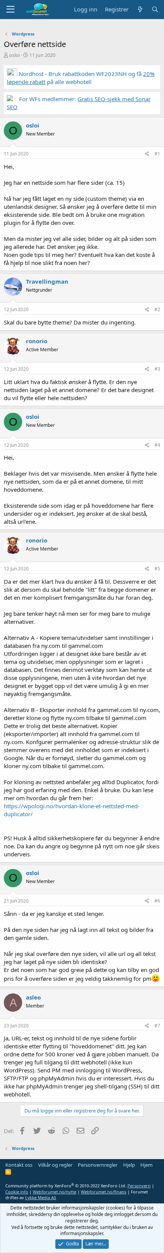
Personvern (139, 1185)
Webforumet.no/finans (103, 1192)
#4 (157, 445)
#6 (157, 901)
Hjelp (129, 1164)
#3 (157, 369)
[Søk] (155, 9)
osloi (14, 55)
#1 (157, 153)
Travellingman (47, 281)
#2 (157, 309)
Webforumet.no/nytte (54, 1192)
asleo (33, 997)
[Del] (147, 154)
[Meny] (10, 9)
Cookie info (16, 1192)
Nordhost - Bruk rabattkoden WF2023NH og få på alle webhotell (80, 78)
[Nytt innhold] (139, 9)
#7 (157, 1025)
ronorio (36, 341)
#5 (157, 568)
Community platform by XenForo (65, 1185)
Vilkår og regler (55, 1164)
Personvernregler (97, 1164)
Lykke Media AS (40, 1197)
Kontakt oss (18, 1164)
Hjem (146, 1164)
